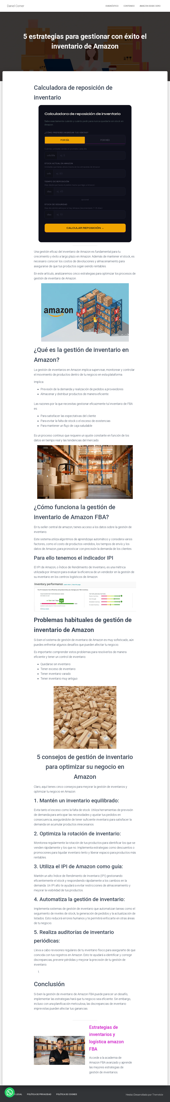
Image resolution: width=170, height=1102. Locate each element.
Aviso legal (15, 1094)
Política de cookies (66, 1094)
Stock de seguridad (57, 204)
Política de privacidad (39, 1094)
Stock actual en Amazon (58, 163)
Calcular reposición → (85, 227)
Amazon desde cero (150, 6)
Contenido (129, 6)
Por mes (105, 140)
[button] (10, 1092)
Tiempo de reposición (58, 181)
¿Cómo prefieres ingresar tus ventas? (66, 132)
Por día (65, 140)
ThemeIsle (157, 1094)
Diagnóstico (112, 6)
